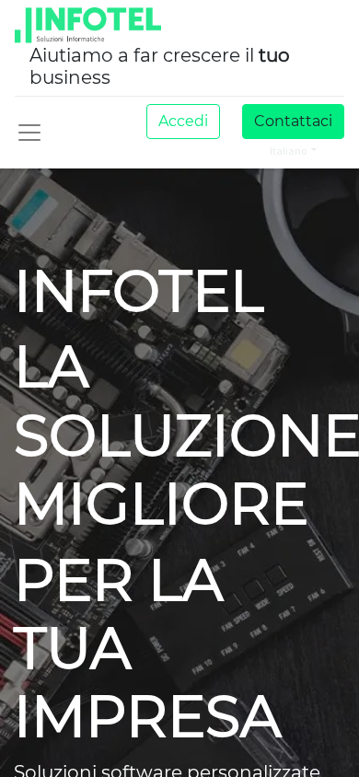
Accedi (183, 121)
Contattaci (293, 121)
